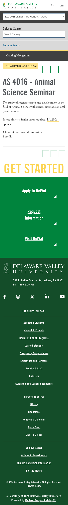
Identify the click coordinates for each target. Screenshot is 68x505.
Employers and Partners (34, 361)
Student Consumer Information (34, 463)
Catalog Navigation (18, 55)
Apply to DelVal (34, 190)
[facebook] (5, 297)
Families (34, 376)
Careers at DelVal (34, 396)
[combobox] (34, 16)
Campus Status (34, 447)
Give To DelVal (34, 434)
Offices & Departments (34, 455)
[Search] (53, 5)
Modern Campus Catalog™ (40, 500)
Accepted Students (34, 322)
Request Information (34, 215)
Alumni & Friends (34, 330)
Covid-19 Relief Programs (34, 338)
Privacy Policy (34, 485)
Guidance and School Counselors (34, 383)
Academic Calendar (34, 419)
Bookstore (34, 412)
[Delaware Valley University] (20, 4)
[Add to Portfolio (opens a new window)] (45, 69)
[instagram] (18, 297)
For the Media (34, 470)
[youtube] (61, 297)
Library (34, 404)
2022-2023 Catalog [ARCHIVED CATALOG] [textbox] (26, 16)
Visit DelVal (34, 238)
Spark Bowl (34, 427)
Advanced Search (11, 45)
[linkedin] (47, 297)
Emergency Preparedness (34, 353)
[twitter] (32, 297)
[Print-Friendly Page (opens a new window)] (53, 69)
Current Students (34, 345)
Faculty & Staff (34, 368)
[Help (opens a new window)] (61, 69)
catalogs (15, 496)
